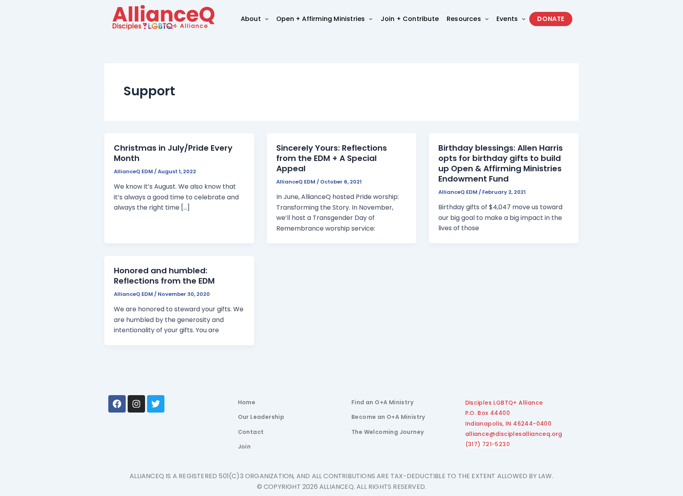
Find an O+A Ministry (382, 402)
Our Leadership (261, 417)
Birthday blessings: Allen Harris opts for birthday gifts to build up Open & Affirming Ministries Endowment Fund (500, 163)
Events (507, 18)
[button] (254, 19)
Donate (550, 18)
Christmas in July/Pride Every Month (173, 153)
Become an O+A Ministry (388, 417)
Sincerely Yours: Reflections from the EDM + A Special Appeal (331, 158)
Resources (464, 18)
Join (244, 447)
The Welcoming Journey (387, 432)
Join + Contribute (410, 18)
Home (247, 402)
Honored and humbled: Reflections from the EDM (164, 275)
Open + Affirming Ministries (320, 18)
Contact (251, 432)
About (251, 18)
